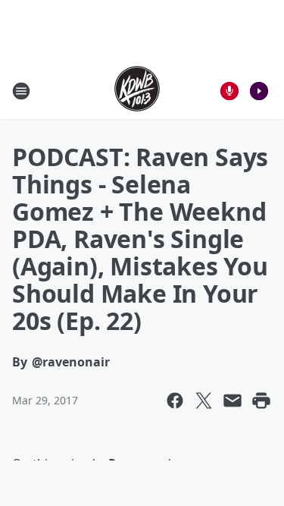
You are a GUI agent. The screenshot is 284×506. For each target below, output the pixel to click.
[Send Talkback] (229, 91)
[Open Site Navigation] (21, 91)
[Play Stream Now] (259, 91)
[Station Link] (137, 90)
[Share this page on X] (203, 400)
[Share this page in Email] (232, 400)
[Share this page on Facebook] (175, 400)
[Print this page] (261, 400)
